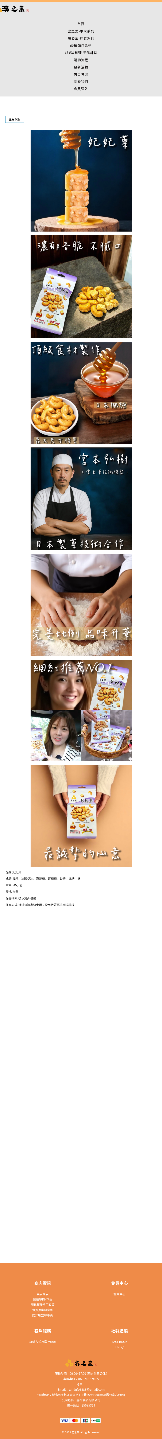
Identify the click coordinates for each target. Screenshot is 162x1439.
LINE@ (119, 1347)
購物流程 (81, 59)
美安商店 (43, 1294)
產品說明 (14, 119)
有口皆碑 (81, 74)
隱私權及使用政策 (42, 1304)
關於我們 (81, 81)
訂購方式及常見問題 (42, 1342)
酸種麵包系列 (81, 45)
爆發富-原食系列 (81, 38)
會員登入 (81, 88)
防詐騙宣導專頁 (42, 1315)
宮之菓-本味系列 (81, 31)
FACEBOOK (119, 1342)
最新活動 (81, 67)
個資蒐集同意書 (42, 1310)
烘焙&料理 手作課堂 (81, 52)
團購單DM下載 (42, 1299)
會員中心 (119, 1294)
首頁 (81, 23)
